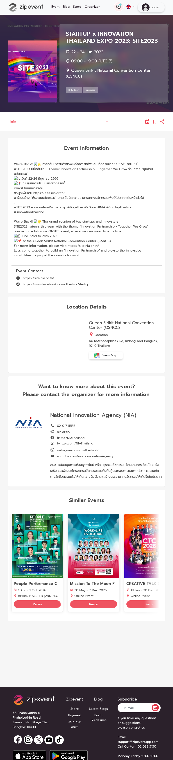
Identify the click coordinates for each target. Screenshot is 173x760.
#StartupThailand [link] (119, 207)
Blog (66, 6)
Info (13, 121)
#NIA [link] (101, 207)
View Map (109, 355)
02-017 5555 (65, 425)
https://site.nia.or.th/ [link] (49, 193)
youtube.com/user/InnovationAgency (85, 456)
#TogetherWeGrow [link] (81, 207)
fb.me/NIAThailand (70, 438)
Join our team (74, 724)
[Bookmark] (155, 122)
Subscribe (127, 699)
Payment (74, 715)
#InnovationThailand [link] (29, 212)
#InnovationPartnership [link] (48, 207)
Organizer (92, 6)
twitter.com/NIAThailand (74, 443)
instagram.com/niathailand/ (77, 450)
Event (55, 6)
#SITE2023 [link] (22, 169)
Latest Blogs (98, 708)
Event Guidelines (99, 717)
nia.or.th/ (63, 432)
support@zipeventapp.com (138, 741)
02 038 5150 (147, 746)
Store (77, 6)
